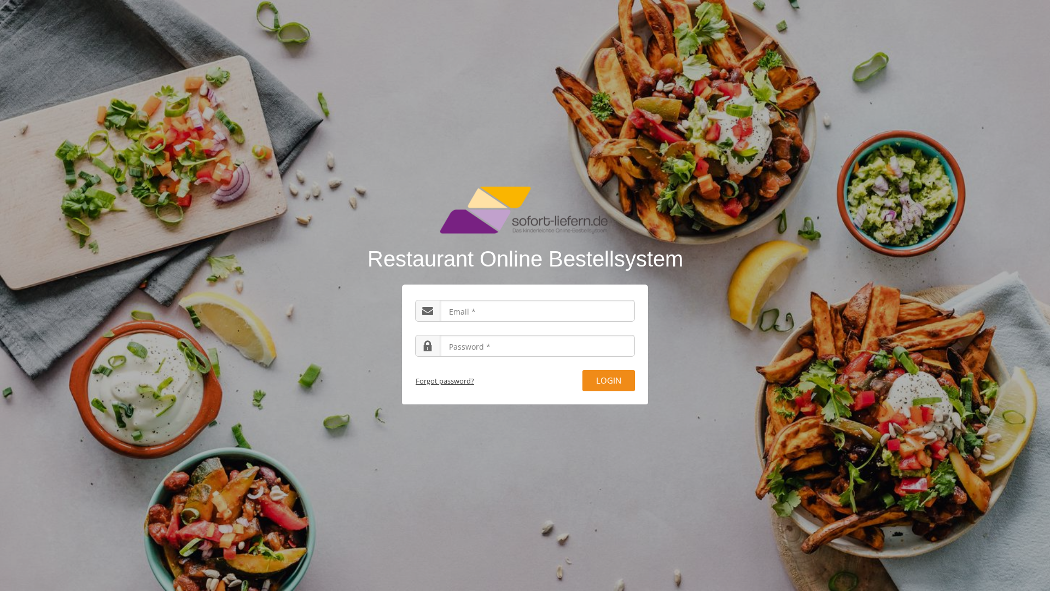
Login (608, 380)
